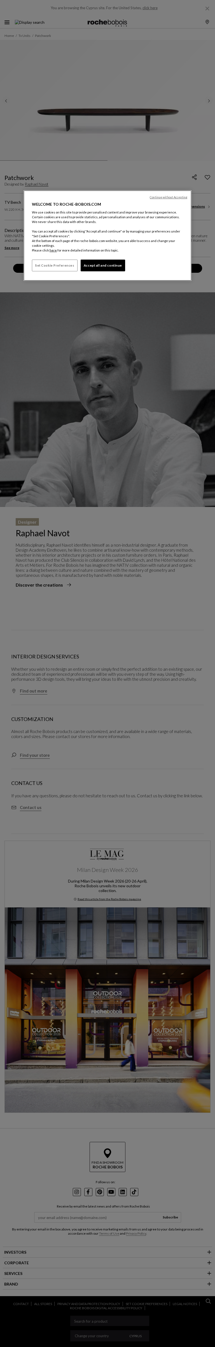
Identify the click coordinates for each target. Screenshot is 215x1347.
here (53, 250)
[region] (107, 235)
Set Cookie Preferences (54, 265)
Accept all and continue (103, 265)
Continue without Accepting (168, 197)
